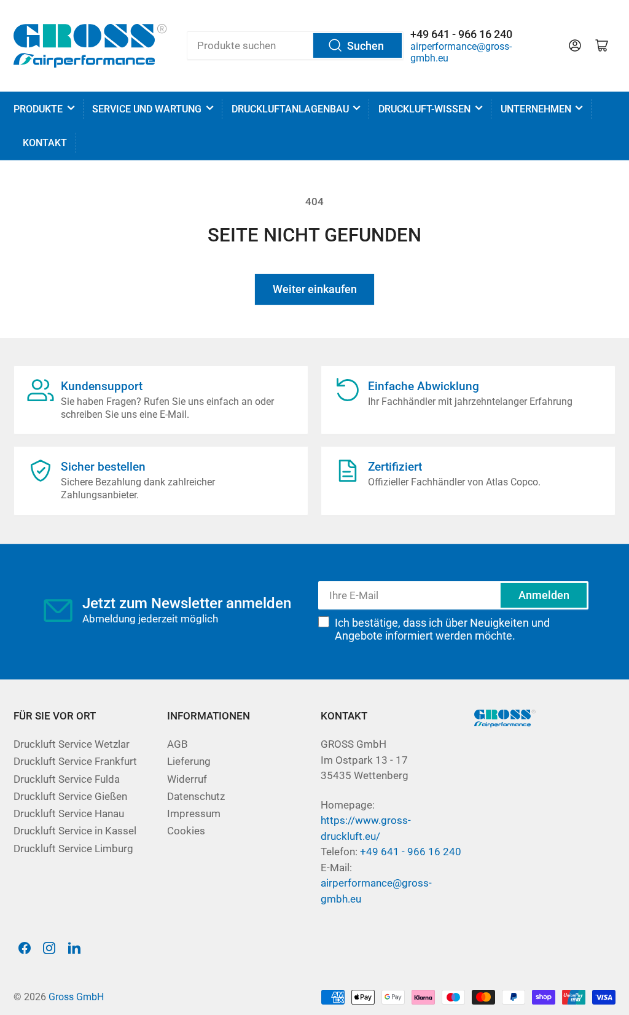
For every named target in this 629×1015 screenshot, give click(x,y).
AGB (177, 744)
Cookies (186, 831)
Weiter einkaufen (315, 289)
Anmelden (543, 595)
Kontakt (45, 143)
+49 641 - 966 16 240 (410, 852)
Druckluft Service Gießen (70, 796)
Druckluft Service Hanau (69, 814)
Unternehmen (536, 109)
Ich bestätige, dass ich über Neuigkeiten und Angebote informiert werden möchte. (442, 629)
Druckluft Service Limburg (73, 849)
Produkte (38, 109)
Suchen (365, 45)
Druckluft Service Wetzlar (72, 744)
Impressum (194, 814)
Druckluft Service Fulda (67, 779)
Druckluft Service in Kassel (75, 831)
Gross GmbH (76, 997)
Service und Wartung (146, 109)
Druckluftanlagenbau (290, 109)
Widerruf (187, 779)
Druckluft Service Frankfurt (75, 761)
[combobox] (295, 45)
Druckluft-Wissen (424, 109)
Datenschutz (196, 796)
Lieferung (189, 761)
